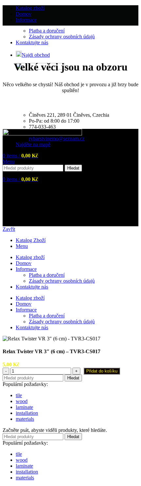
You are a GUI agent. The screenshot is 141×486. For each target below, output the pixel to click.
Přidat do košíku (101, 371)
